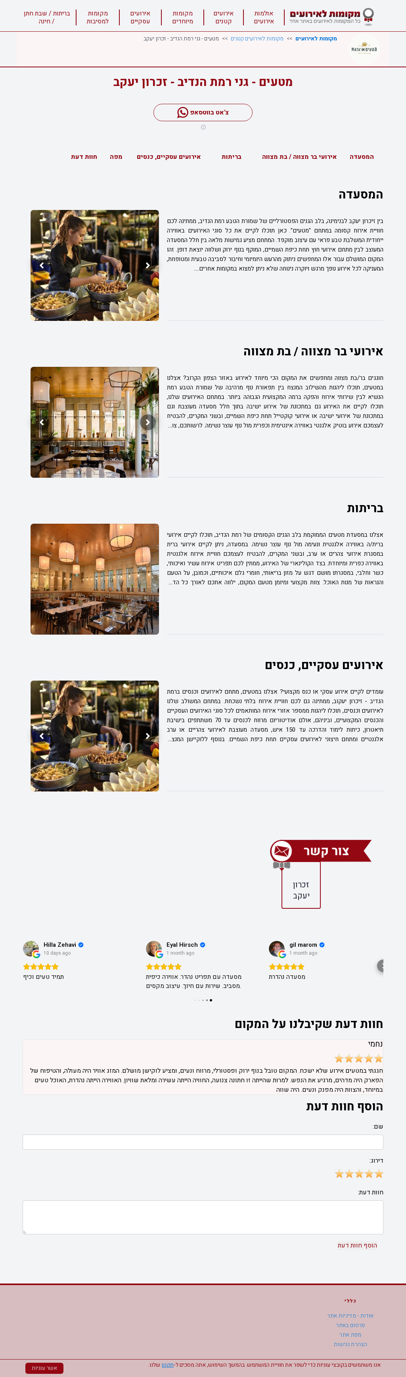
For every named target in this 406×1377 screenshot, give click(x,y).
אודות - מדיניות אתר (350, 1316)
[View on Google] (31, 949)
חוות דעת (84, 157)
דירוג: (376, 1160)
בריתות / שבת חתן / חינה (47, 17)
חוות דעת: (370, 1192)
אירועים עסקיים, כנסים (169, 157)
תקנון (167, 1365)
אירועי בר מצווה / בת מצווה (299, 157)
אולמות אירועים (264, 17)
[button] (22, 965)
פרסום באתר (350, 1325)
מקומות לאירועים (316, 39)
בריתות (231, 157)
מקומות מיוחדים (182, 17)
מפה (116, 157)
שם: (378, 1126)
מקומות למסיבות (98, 17)
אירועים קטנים (223, 17)
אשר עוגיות (44, 1368)
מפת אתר (350, 1335)
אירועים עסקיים (140, 17)
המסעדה (362, 157)
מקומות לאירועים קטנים (257, 39)
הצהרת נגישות (350, 1344)
